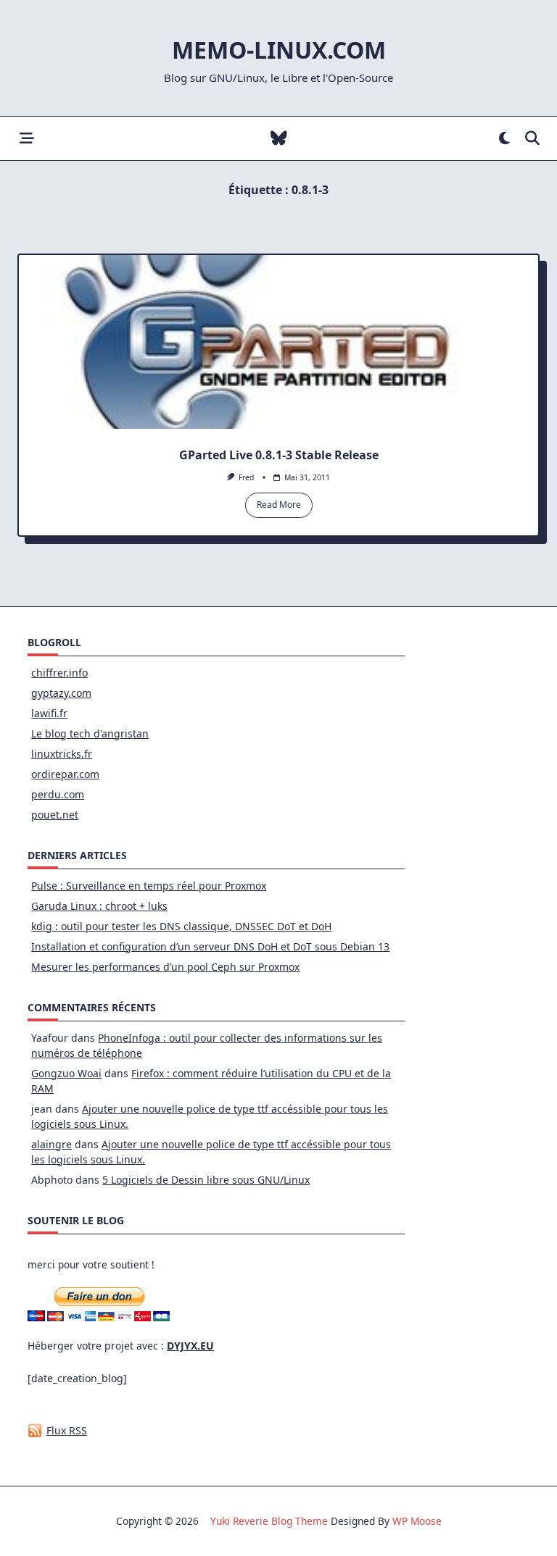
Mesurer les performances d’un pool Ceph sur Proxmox (165, 967)
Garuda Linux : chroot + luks (99, 906)
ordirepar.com (65, 774)
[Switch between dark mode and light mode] (504, 139)
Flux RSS (66, 1430)
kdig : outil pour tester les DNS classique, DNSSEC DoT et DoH (181, 926)
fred (246, 477)
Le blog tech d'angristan (90, 733)
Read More (279, 504)
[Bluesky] (279, 138)
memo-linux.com (279, 49)
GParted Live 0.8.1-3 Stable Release (279, 455)
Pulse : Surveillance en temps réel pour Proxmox (148, 885)
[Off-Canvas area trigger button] (26, 139)
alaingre (51, 1144)
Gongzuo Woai (66, 1073)
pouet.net (54, 814)
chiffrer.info (59, 672)
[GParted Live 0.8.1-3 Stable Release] (278, 342)
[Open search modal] (532, 139)
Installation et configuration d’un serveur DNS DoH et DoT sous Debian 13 (210, 946)
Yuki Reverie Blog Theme (269, 1521)
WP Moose (417, 1521)
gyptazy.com (61, 693)
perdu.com (57, 794)
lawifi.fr (49, 713)
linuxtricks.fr (61, 754)
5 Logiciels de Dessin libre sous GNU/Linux (206, 1180)
